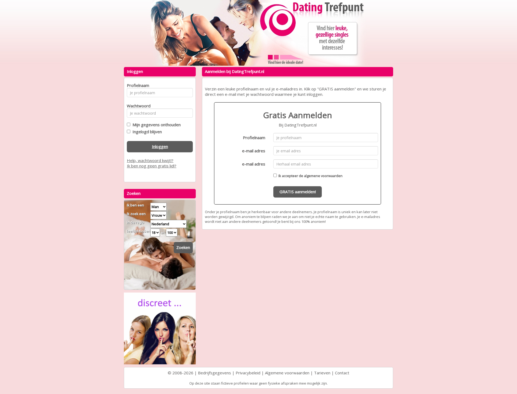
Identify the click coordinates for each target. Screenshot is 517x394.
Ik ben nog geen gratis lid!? (151, 165)
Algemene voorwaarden (287, 372)
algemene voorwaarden (323, 175)
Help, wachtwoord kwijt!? (150, 160)
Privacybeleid (248, 372)
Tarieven (322, 372)
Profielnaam (254, 137)
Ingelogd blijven (146, 131)
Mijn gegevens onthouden (155, 124)
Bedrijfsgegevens (214, 372)
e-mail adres (253, 150)
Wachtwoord (137, 105)
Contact (342, 372)
